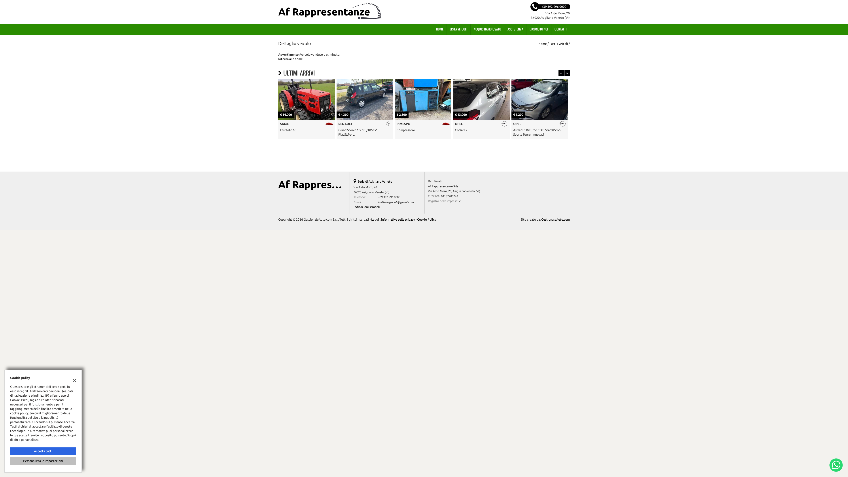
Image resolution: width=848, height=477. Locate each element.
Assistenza (515, 29)
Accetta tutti (43, 451)
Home (439, 29)
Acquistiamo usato (487, 29)
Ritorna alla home (290, 59)
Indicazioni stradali (367, 207)
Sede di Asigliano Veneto (375, 181)
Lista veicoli (459, 29)
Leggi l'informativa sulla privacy (393, 219)
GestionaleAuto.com (555, 219)
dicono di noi (539, 29)
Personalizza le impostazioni (43, 461)
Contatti (561, 29)
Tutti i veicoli (558, 43)
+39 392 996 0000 (389, 197)
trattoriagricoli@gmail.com (396, 202)
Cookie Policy (426, 219)
